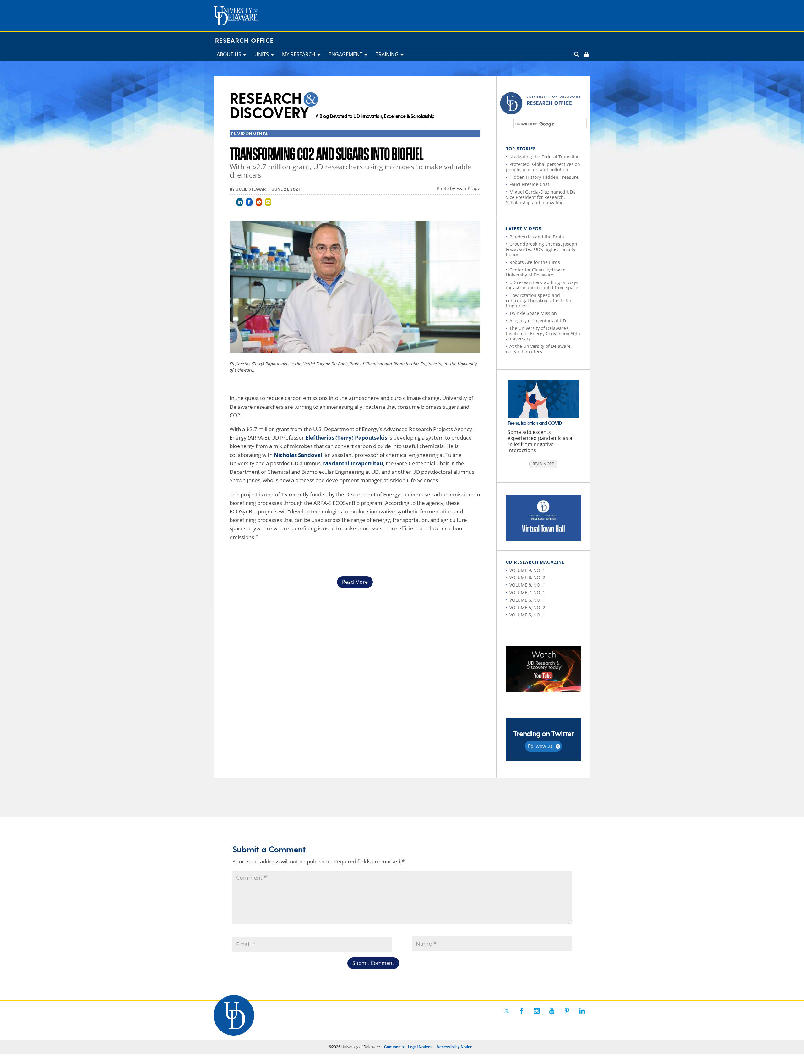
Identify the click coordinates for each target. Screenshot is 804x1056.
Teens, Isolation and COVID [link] (535, 423)
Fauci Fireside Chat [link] (529, 184)
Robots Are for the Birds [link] (534, 262)
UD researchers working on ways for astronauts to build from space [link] (542, 285)
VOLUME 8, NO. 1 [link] (527, 585)
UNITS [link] (261, 54)
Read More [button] (355, 581)
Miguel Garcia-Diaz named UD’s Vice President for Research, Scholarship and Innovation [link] (541, 197)
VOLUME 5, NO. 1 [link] (527, 615)
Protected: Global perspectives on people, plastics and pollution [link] (543, 166)
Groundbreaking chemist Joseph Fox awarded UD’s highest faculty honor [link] (541, 249)
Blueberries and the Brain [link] (536, 237)
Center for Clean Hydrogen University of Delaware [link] (536, 272)
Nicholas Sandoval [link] (298, 454)
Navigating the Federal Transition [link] (544, 157)
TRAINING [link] (387, 54)
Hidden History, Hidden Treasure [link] (544, 177)
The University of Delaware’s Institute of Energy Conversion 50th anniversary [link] (543, 333)
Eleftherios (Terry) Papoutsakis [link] (346, 437)
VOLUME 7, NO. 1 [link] (527, 592)
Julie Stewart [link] (252, 189)
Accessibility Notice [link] (454, 1047)
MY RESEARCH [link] (298, 54)
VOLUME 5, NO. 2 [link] (527, 607)
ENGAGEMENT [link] (345, 54)
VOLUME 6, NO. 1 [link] (527, 600)
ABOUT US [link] (229, 54)
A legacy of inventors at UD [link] (537, 321)
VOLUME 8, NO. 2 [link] (527, 577)
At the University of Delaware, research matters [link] (539, 348)
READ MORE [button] (543, 464)
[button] (373, 963)
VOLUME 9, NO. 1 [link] (527, 570)
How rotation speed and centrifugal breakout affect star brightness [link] (539, 300)
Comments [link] (394, 1047)
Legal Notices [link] (420, 1047)
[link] (585, 54)
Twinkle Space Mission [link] (533, 313)
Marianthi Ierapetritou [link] (353, 463)
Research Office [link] (244, 41)
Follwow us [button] (540, 746)
